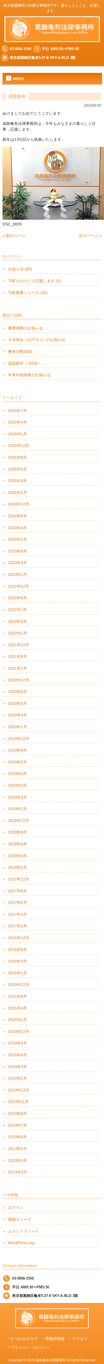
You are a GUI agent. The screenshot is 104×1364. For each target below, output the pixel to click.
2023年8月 (17, 551)
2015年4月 (17, 1008)
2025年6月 (17, 469)
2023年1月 (17, 574)
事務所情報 (55, 1339)
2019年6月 (17, 762)
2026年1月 (17, 434)
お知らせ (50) (20, 269)
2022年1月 (17, 633)
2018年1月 (17, 867)
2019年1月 (17, 809)
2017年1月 (17, 926)
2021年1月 (17, 668)
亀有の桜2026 (20, 351)
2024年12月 (18, 504)
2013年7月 (17, 1125)
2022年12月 (18, 586)
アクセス (80, 1339)
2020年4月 (17, 715)
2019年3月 (17, 785)
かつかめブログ (24, 1339)
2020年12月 (18, 680)
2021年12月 (18, 645)
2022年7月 (17, 609)
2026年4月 (17, 422)
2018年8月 (17, 832)
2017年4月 (17, 914)
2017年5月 (17, 902)
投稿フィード (19, 1219)
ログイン (16, 1207)
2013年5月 (17, 1148)
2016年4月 (17, 961)
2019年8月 (17, 750)
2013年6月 (17, 1137)
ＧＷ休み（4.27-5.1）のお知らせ (36, 339)
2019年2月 (17, 797)
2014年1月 (17, 1078)
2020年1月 (17, 727)
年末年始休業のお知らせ (29, 375)
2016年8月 (17, 949)
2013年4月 (17, 1160)
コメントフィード (23, 1231)
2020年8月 (17, 691)
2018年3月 (17, 856)
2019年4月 (17, 773)
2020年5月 (17, 703)
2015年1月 (17, 1020)
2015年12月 (18, 984)
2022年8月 (17, 598)
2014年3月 (17, 1067)
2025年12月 (18, 445)
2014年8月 (17, 1043)
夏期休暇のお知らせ (25, 328)
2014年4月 (17, 1055)
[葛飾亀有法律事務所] (52, 39)
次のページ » (90, 235)
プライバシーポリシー (30, 1348)
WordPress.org (21, 1243)
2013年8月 (17, 1113)
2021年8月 (17, 656)
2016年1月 (17, 973)
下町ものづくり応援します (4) (34, 281)
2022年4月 (17, 621)
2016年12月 (18, 938)
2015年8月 (17, 996)
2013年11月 (18, 1101)
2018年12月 (18, 820)
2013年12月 (18, 1090)
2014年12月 (18, 1031)
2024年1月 (17, 539)
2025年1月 (17, 492)
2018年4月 (17, 844)
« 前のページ (13, 235)
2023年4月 (17, 562)
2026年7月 (17, 410)
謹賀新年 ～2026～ (24, 363)
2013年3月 (17, 1172)
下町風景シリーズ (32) (27, 292)
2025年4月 (17, 481)
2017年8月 (17, 891)
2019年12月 (18, 738)
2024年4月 (17, 528)
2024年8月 (17, 516)
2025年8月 (17, 457)
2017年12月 (18, 879)
